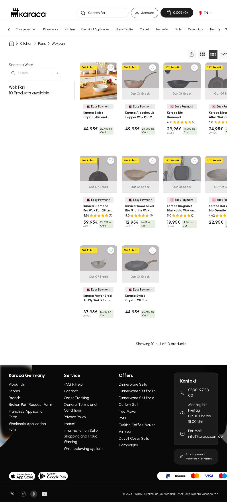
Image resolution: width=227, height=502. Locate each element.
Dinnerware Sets (133, 384)
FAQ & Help (73, 384)
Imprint (70, 424)
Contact (71, 391)
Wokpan (58, 43)
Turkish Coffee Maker (137, 425)
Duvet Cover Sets (134, 438)
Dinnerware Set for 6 (136, 398)
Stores (14, 391)
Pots (122, 418)
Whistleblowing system (83, 448)
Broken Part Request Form (30, 404)
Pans (42, 43)
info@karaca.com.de (205, 436)
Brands (15, 398)
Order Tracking (76, 398)
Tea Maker (128, 411)
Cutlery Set (128, 404)
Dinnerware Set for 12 (137, 391)
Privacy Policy (75, 417)
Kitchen (26, 43)
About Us (17, 384)
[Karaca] (29, 13)
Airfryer (125, 431)
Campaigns (128, 445)
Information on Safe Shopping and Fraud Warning (81, 436)
